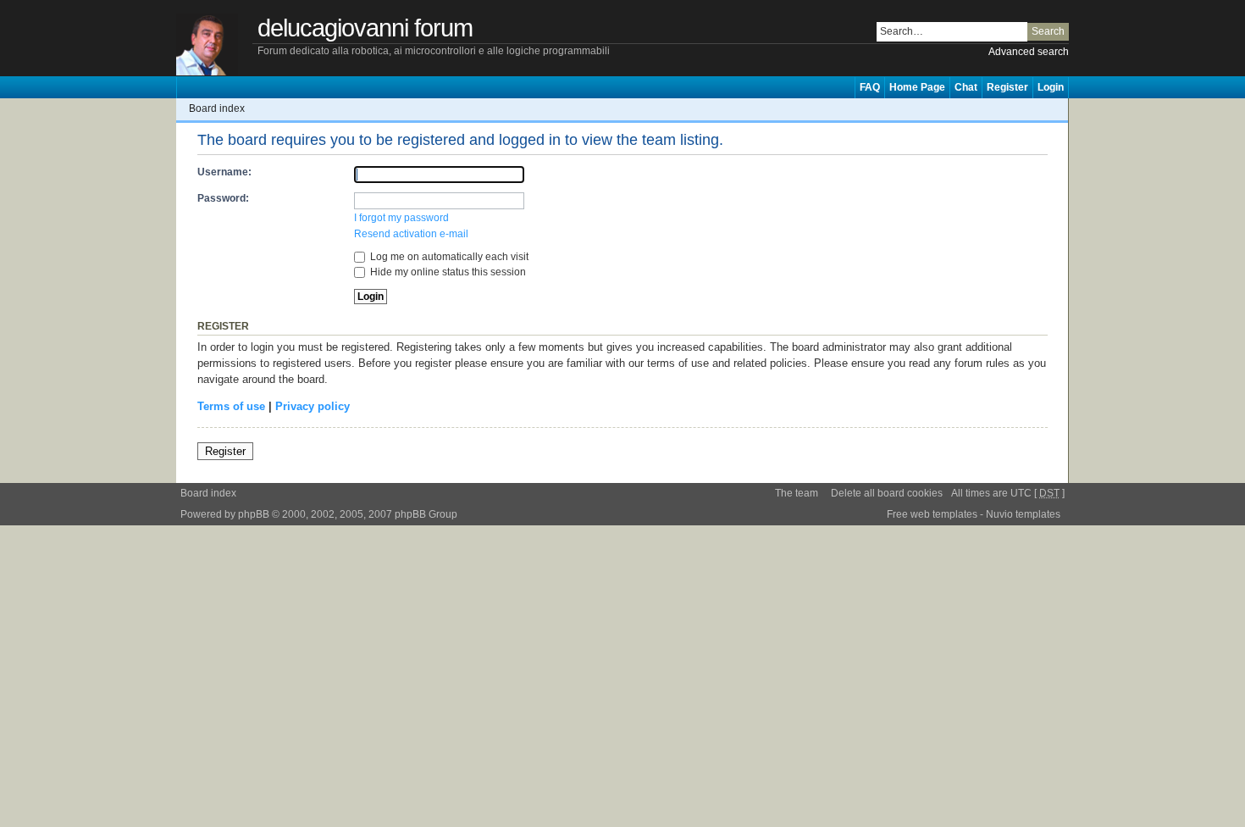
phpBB (253, 514)
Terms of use (231, 406)
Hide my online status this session (447, 272)
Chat (966, 87)
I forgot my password (401, 218)
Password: (223, 198)
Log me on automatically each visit (448, 257)
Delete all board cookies (887, 493)
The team (796, 493)
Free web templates (932, 514)
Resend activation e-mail (411, 234)
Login (1051, 87)
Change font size (1055, 108)
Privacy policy (312, 406)
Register (1007, 87)
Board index (217, 108)
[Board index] (216, 45)
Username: (224, 172)
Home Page (917, 87)
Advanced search (1028, 52)
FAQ (870, 87)
